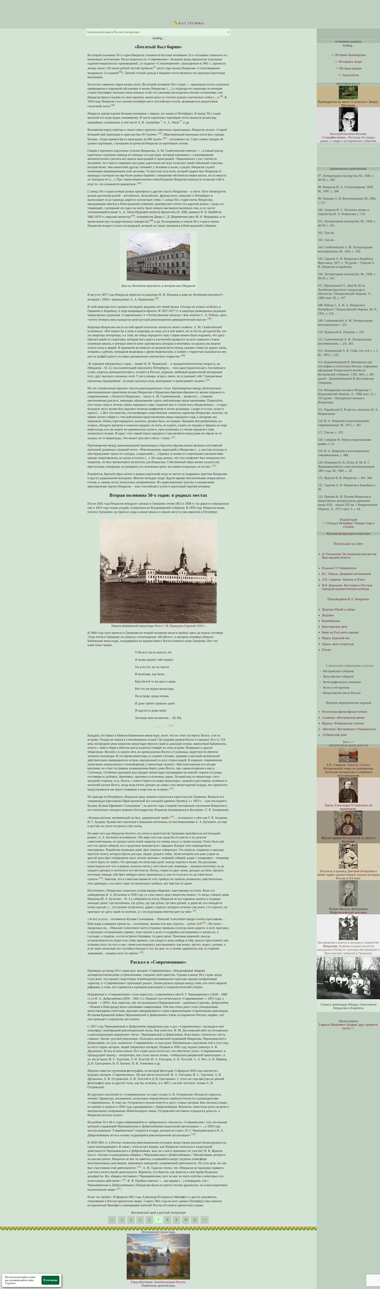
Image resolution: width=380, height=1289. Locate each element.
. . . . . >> (163, 725)
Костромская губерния (338, 671)
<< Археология (348, 75)
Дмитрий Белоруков (360, 871)
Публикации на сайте (348, 543)
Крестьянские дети (334, 626)
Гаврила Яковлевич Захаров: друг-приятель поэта (348, 1026)
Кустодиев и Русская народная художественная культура (347, 587)
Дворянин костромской (346, 573)
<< (112, 1219)
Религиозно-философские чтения (344, 711)
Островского (358, 101)
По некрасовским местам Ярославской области (349, 555)
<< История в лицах (348, 61)
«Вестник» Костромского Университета (349, 729)
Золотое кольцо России (169, 1282)
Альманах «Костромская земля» (343, 717)
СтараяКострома (334, 137)
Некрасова (330, 946)
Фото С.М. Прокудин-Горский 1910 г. (180, 625)
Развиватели (339, 568)
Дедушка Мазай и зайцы (338, 609)
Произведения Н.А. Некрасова (348, 599)
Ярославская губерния (338, 676)
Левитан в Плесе (343, 579)
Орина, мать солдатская (338, 644)
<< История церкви (348, 68)
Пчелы (326, 649)
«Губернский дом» (334, 734)
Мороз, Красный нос (336, 638)
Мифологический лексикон (348, 912)
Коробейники (331, 621)
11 (194, 1219)
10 (185, 1219)
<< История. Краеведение (348, 55)
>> (204, 1219)
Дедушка (328, 615)
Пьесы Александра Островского (346, 805)
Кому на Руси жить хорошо (340, 632)
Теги (346, 742)
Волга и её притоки (336, 687)
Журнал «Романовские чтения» (343, 723)
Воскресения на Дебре (358, 838)
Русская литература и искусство (348, 533)
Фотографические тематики (342, 682)
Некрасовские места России (342, 693)
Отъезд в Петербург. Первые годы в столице (350, 524)
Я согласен (50, 1280)
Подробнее (10, 1283)
